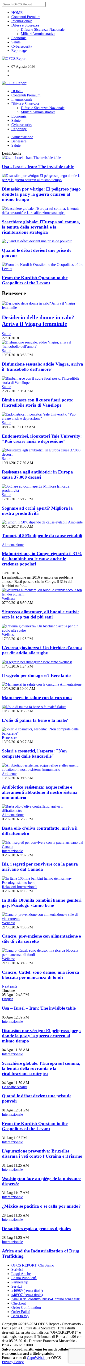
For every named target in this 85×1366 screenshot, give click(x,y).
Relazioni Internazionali (19, 887)
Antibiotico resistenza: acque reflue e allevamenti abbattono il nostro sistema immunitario (39, 792)
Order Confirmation (26, 1307)
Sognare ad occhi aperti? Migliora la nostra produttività (37, 511)
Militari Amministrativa (38, 34)
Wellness (8, 598)
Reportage (19, 51)
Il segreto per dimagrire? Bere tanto (36, 675)
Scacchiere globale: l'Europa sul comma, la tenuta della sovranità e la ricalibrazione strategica (41, 227)
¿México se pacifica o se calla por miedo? (41, 1206)
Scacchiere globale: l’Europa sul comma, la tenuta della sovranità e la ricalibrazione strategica (41, 1068)
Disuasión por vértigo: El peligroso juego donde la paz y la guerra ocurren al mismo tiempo (41, 194)
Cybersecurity (21, 46)
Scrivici (17, 1269)
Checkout (18, 1303)
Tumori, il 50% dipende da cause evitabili (42, 535)
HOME (17, 13)
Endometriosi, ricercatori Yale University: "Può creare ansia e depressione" (42, 439)
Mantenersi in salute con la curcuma (37, 697)
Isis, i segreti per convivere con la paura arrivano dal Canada (40, 867)
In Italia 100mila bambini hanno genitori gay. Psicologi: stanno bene (41, 903)
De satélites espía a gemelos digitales (36, 1228)
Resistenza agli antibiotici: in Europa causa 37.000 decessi (37, 474)
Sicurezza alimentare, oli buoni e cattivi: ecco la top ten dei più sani (40, 614)
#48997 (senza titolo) (27, 1295)
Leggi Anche (21, 1274)
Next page (9, 986)
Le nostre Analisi (14, 1087)
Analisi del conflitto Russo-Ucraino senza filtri (45, 1299)
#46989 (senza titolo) (27, 1291)
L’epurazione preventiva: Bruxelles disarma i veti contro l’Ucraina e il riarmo (42, 1154)
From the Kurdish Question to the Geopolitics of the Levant (35, 280)
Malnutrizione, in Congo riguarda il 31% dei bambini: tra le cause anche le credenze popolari (42, 558)
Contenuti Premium (25, 17)
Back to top (20, 1316)
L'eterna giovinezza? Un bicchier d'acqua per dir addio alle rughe (42, 650)
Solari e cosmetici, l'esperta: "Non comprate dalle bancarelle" (34, 753)
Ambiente (75, 522)
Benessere (18, 141)
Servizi (16, 1286)
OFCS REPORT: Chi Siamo (32, 1265)
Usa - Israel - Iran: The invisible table (38, 166)
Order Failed (20, 1312)
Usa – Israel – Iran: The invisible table (39, 1008)
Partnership (19, 1282)
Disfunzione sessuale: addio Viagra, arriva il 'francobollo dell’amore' (42, 367)
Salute (16, 42)
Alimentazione (22, 137)
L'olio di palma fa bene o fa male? (35, 720)
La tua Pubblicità (24, 1278)
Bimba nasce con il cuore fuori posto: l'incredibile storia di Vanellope (37, 402)
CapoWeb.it (36, 1358)
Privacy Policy (13, 1362)
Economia (18, 38)
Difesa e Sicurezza (25, 25)
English (7, 999)
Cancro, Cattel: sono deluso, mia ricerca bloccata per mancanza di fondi (40, 975)
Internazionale (21, 21)
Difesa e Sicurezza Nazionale (42, 29)
